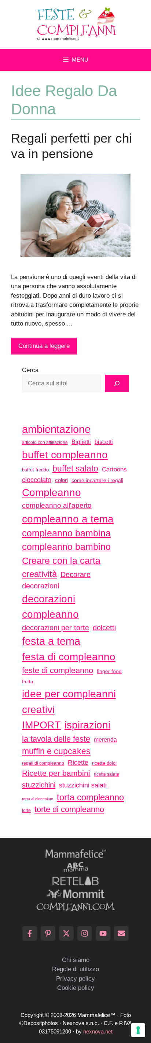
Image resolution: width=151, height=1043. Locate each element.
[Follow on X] (66, 933)
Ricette (78, 762)
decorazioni (40, 586)
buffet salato (75, 468)
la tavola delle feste (56, 738)
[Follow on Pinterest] (48, 933)
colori (61, 480)
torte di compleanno (69, 809)
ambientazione (56, 429)
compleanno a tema (68, 519)
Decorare (75, 574)
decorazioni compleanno (50, 606)
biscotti (104, 441)
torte (26, 810)
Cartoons (114, 469)
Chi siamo (75, 959)
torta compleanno (90, 797)
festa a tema (51, 641)
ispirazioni (87, 725)
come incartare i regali (97, 480)
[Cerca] (117, 383)
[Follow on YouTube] (103, 933)
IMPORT (41, 725)
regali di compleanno (43, 763)
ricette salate (106, 774)
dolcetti (104, 628)
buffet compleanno (65, 454)
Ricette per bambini (56, 773)
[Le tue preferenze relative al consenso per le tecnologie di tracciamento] (138, 1030)
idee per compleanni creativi (69, 701)
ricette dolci (104, 763)
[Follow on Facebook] (29, 933)
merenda (105, 739)
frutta (27, 681)
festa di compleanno (68, 656)
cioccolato (36, 480)
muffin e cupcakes (56, 751)
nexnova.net (98, 1031)
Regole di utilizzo (75, 969)
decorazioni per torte (55, 627)
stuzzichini (38, 785)
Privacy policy (75, 978)
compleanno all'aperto (57, 505)
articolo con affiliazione (45, 442)
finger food (109, 671)
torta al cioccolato (37, 799)
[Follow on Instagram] (84, 933)
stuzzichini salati (83, 785)
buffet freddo (35, 470)
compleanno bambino (66, 546)
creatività (39, 574)
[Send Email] (121, 933)
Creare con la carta (61, 560)
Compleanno (51, 492)
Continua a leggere (44, 345)
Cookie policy (75, 987)
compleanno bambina (66, 533)
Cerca (30, 370)
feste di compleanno (57, 670)
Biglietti (81, 442)
